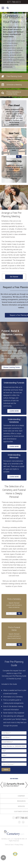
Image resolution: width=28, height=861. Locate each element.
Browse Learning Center (11, 367)
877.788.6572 (14, 2)
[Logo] (12, 17)
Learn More (14, 411)
